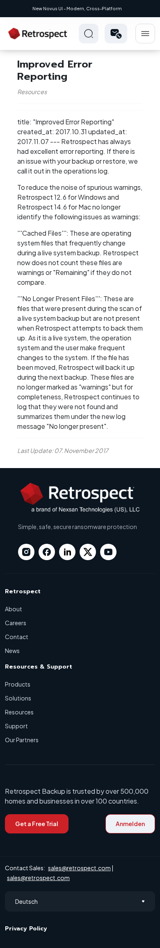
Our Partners (22, 739)
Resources (19, 712)
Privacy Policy (26, 928)
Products (17, 684)
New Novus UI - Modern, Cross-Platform (77, 8)
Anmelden (130, 823)
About (13, 608)
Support (16, 726)
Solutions (18, 698)
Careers (15, 622)
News (12, 650)
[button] (116, 33)
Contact (16, 636)
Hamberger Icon (145, 33)
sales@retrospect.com (79, 867)
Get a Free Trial (36, 823)
